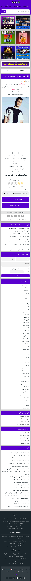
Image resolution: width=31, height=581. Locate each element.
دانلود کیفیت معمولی (14, 205)
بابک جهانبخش (25, 349)
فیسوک (22, 216)
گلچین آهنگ (8, 6)
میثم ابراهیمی (26, 301)
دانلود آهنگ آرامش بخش (23, 424)
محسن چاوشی (25, 333)
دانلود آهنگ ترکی (25, 433)
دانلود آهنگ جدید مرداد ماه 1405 (19, 458)
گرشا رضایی (26, 293)
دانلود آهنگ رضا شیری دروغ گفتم (21, 239)
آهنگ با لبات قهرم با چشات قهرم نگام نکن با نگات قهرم (15, 536)
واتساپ (12, 216)
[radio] (22, 183)
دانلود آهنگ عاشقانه (24, 416)
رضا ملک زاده (26, 352)
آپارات (24, 578)
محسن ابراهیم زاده (24, 285)
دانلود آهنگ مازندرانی (24, 441)
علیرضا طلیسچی (25, 384)
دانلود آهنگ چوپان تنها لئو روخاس (15, 526)
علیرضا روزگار (26, 347)
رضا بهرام (27, 298)
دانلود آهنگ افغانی (24, 443)
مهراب (27, 309)
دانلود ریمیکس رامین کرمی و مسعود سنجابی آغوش (15, 496)
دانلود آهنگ (26, 6)
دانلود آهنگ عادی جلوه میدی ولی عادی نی (18, 242)
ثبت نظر (15, 276)
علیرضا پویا (26, 357)
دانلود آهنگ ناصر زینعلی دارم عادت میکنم (19, 228)
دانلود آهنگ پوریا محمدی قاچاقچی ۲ (19, 498)
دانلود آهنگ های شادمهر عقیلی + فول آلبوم (15, 559)
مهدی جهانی (26, 331)
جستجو (4, 11)
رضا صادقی (26, 365)
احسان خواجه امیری (24, 395)
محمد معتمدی (25, 368)
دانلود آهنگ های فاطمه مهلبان (15, 556)
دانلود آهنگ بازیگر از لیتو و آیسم (20, 504)
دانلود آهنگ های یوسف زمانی (15, 563)
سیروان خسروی (25, 373)
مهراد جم (27, 304)
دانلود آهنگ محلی (24, 438)
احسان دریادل (26, 408)
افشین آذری (26, 392)
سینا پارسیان (26, 314)
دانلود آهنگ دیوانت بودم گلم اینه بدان (15, 76)
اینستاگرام (20, 578)
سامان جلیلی (26, 312)
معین (28, 306)
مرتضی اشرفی (25, 338)
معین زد (27, 363)
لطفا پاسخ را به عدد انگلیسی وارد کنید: (20, 269)
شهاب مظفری (26, 322)
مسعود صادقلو (25, 389)
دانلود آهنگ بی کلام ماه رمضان (15, 528)
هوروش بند (26, 387)
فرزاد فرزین (26, 376)
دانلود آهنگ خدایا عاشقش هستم (15, 546)
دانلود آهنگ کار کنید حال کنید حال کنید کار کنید (16, 493)
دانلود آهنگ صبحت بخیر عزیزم (15, 539)
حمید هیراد (26, 355)
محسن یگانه (26, 379)
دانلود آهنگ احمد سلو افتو (21, 501)
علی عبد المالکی (25, 405)
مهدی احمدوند (25, 371)
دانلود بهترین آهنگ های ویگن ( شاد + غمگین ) (15, 554)
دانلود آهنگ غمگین (24, 419)
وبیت (15, 574)
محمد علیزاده (26, 397)
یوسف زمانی (26, 325)
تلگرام (8, 216)
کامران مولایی (26, 320)
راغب (28, 296)
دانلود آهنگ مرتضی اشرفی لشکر (20, 479)
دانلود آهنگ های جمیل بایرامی (15, 561)
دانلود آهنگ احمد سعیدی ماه (21, 482)
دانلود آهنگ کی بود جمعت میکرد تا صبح (18, 506)
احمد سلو (27, 288)
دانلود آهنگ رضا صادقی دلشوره (20, 485)
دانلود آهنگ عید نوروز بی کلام (15, 524)
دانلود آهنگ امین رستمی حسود (20, 490)
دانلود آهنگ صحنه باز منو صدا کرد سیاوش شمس (15, 541)
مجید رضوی (26, 336)
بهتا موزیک (26, 71)
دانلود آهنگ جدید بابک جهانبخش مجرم (19, 234)
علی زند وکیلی (25, 341)
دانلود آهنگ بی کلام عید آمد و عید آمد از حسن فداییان (15, 521)
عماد (28, 360)
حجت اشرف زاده (25, 381)
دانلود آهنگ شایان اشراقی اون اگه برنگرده (19, 250)
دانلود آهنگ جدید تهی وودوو (22, 231)
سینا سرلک (26, 344)
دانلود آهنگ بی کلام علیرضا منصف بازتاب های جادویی (15, 519)
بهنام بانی (27, 403)
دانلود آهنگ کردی (24, 435)
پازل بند (27, 400)
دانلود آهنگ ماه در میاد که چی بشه (15, 544)
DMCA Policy (13, 572)
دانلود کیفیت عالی (15, 199)
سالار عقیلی (26, 317)
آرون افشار (26, 290)
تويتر (13, 578)
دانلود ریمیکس (17, 6)
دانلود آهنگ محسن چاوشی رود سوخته (19, 236)
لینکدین (15, 216)
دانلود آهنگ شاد (25, 422)
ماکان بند (27, 328)
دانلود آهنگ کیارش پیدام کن (21, 487)
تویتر (19, 216)
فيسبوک (7, 578)
